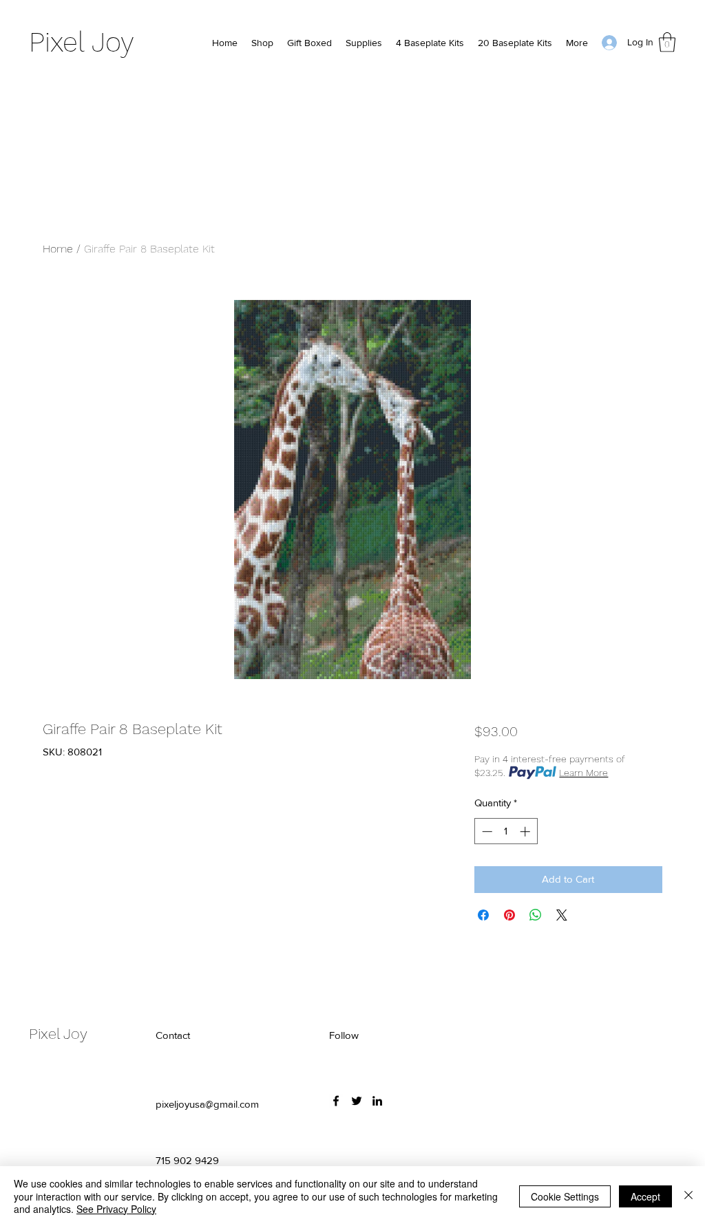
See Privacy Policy (116, 1209)
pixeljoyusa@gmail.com (207, 1104)
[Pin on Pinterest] (509, 915)
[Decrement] (485, 831)
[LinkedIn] (377, 1101)
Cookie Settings (565, 1196)
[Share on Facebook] (483, 915)
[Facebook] (336, 1101)
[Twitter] (357, 1101)
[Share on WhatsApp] (535, 915)
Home (58, 248)
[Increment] (526, 831)
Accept (645, 1196)
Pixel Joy (81, 42)
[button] (667, 42)
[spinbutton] (505, 831)
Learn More (583, 772)
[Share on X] (562, 915)
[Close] (688, 1196)
